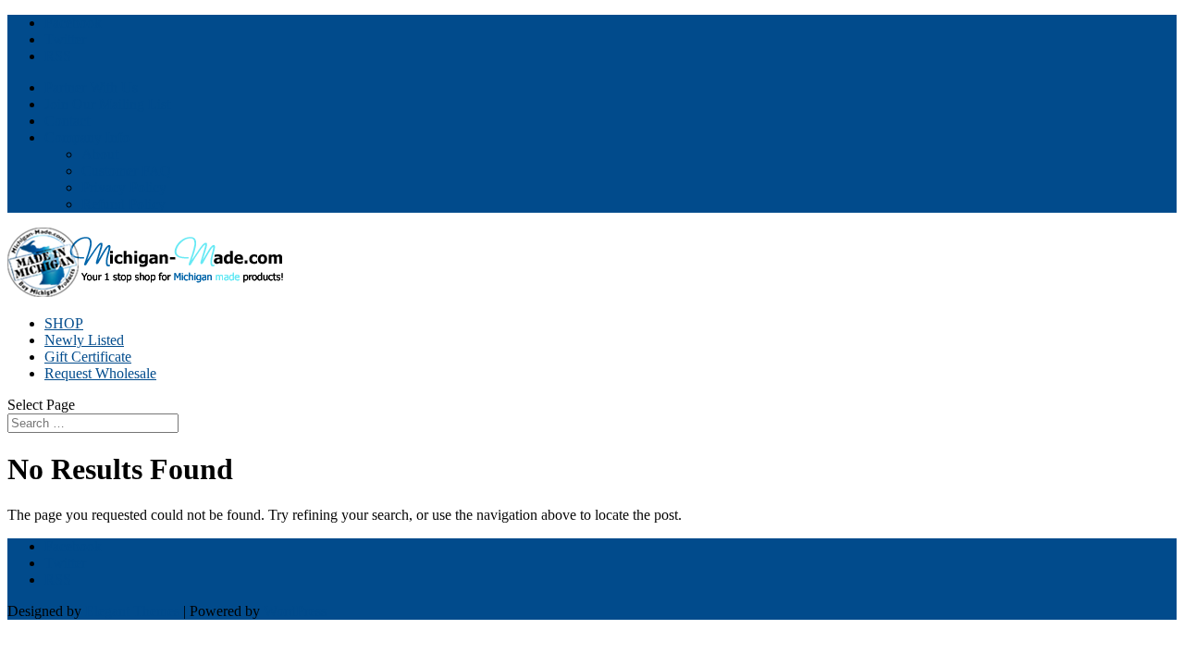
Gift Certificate (87, 356)
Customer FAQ (126, 171)
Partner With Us (91, 87)
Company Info (87, 137)
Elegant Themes (132, 611)
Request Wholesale (100, 373)
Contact (67, 121)
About (99, 154)
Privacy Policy (123, 187)
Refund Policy (123, 204)
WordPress (295, 611)
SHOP (63, 323)
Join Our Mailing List (107, 104)
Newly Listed (84, 340)
